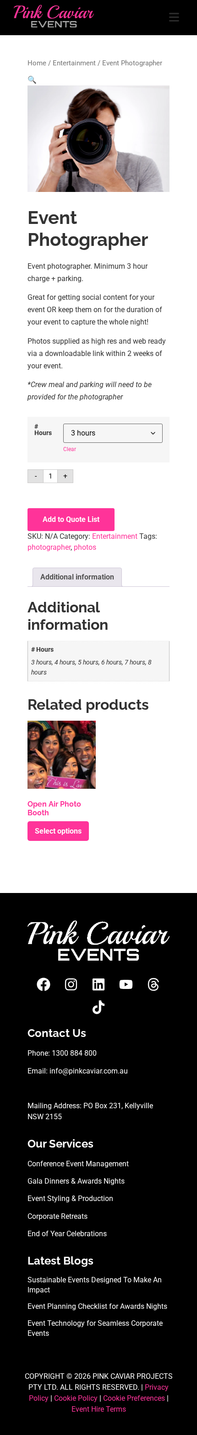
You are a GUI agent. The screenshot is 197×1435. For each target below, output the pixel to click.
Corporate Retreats (57, 1216)
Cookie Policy (76, 1398)
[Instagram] (71, 984)
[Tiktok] (98, 1007)
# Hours (43, 430)
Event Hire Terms (98, 1409)
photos (85, 547)
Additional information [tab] (77, 577)
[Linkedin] (98, 984)
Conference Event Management (78, 1163)
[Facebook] (43, 984)
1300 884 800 (74, 1053)
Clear (69, 449)
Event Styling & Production (70, 1198)
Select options (58, 831)
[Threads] (153, 984)
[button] (32, 79)
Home (36, 63)
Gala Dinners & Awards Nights (76, 1181)
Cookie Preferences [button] (134, 1398)
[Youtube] (126, 984)
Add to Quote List (71, 519)
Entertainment (74, 63)
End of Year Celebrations (67, 1233)
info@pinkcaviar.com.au (88, 1071)
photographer (49, 547)
